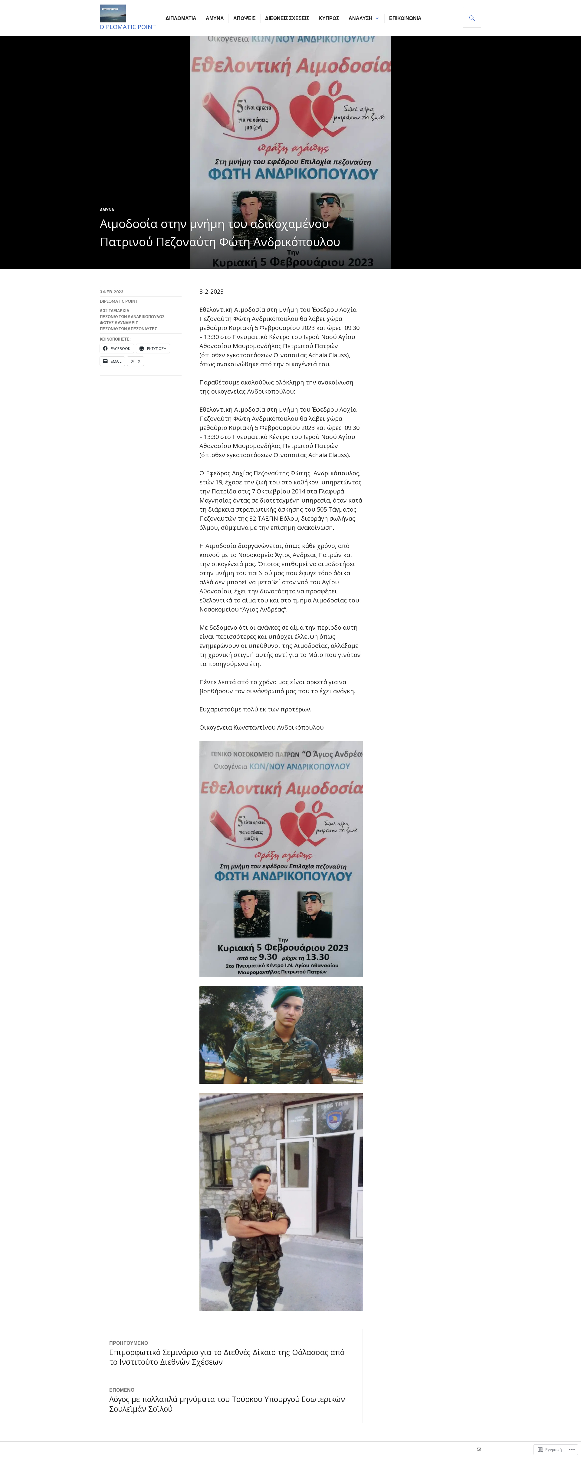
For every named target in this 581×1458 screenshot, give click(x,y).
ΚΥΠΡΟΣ (329, 18)
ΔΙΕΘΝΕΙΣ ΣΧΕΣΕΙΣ (287, 18)
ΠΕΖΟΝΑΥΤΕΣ (144, 328)
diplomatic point (119, 301)
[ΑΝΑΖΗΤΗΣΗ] (472, 18)
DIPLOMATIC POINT (128, 27)
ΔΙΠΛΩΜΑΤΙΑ (181, 18)
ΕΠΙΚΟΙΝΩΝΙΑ (405, 18)
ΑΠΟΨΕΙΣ (244, 18)
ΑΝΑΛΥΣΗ (361, 18)
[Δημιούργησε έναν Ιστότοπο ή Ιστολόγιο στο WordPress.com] (479, 1449)
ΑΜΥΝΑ (215, 18)
